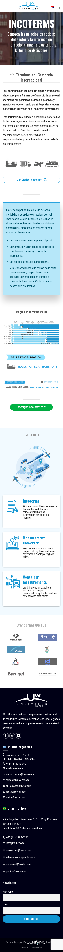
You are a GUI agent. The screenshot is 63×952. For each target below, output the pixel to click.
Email (5, 904)
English (52, 8)
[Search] (59, 8)
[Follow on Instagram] (12, 736)
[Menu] (5, 6)
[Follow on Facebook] (6, 736)
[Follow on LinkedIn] (18, 736)
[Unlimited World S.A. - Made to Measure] (28, 6)
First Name (8, 891)
